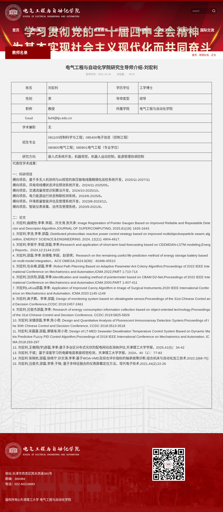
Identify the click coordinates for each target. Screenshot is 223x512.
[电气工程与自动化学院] (42, 19)
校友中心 (186, 30)
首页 (15, 30)
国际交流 (207, 30)
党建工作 (58, 30)
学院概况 (37, 30)
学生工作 (165, 30)
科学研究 (122, 30)
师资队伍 (80, 30)
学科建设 (143, 30)
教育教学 (101, 30)
